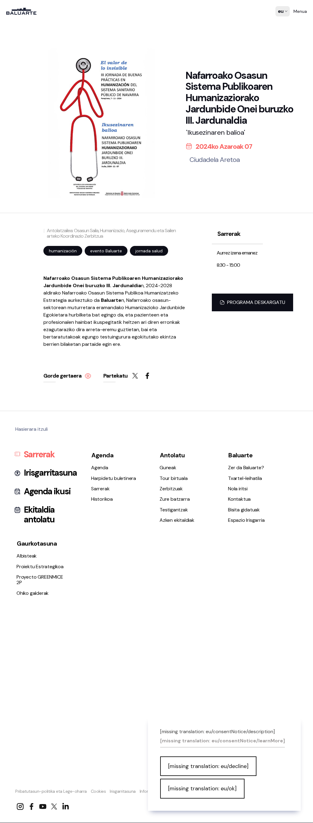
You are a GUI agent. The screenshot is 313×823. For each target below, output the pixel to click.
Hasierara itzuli (31, 429)
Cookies (98, 791)
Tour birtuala (23, 385)
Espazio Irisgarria (27, 480)
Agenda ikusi (47, 491)
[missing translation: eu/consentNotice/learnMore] (222, 741)
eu (281, 23)
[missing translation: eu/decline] (208, 766)
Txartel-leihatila (26, 455)
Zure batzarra (24, 401)
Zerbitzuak (20, 393)
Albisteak (19, 510)
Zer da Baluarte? (27, 447)
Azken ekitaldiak (26, 417)
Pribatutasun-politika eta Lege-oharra (51, 791)
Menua (300, 11)
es (281, 15)
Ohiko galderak (25, 526)
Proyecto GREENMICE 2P (40, 580)
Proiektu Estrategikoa (32, 518)
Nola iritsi (19, 464)
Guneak (17, 377)
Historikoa (20, 347)
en (281, 31)
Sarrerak (19, 339)
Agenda (17, 323)
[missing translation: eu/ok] (202, 788)
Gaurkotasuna (37, 543)
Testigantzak (23, 409)
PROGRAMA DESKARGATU (256, 302)
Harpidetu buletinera (31, 331)
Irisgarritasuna (123, 791)
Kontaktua (20, 472)
